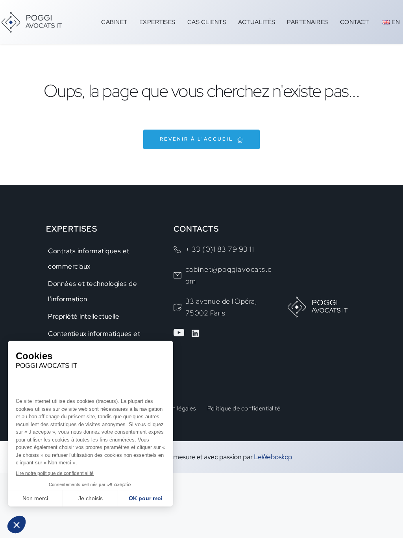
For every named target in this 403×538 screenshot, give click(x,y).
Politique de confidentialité (243, 408)
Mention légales (174, 408)
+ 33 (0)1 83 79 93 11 (219, 249)
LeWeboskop (272, 456)
